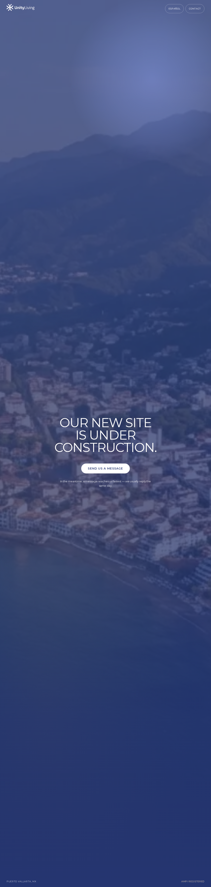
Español (175, 8)
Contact (195, 8)
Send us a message (105, 468)
